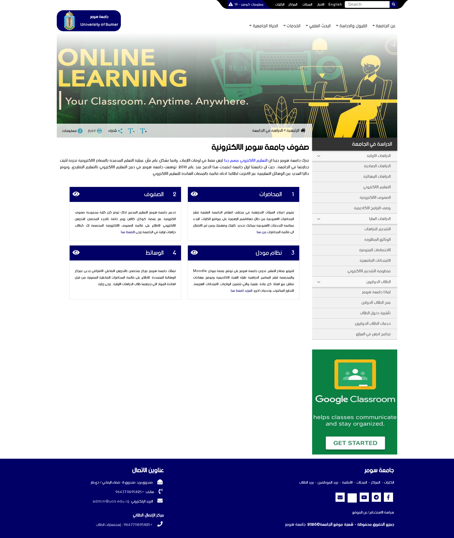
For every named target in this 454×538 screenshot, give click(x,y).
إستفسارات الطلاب (108, 525)
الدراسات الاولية (379, 156)
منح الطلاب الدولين (376, 302)
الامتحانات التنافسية (375, 260)
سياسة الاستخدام (381, 512)
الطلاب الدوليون (379, 282)
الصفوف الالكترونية (375, 197)
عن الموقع (360, 512)
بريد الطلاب (306, 482)
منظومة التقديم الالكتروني (369, 271)
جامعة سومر (295, 524)
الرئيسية (293, 130)
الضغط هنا (128, 232)
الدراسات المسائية (377, 176)
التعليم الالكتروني (377, 187)
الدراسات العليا (380, 219)
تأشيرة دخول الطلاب (375, 313)
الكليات (280, 4)
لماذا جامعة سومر (376, 292)
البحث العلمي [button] (320, 26)
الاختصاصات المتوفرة (375, 250)
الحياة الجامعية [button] (265, 26)
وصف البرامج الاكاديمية (372, 208)
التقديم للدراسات (377, 229)
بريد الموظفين (328, 482)
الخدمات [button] (294, 26)
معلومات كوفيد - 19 (249, 4)
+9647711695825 (129, 492)
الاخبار (320, 4)
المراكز (292, 4)
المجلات (307, 4)
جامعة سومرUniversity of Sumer (99, 20)
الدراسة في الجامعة (372, 144)
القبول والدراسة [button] (353, 26)
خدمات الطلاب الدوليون (373, 323)
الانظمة (347, 482)
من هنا (261, 232)
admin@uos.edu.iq (111, 501)
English (335, 4)
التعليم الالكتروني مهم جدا (245, 160)
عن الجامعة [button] (386, 26)
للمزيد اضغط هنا (241, 290)
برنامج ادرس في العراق (373, 334)
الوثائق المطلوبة (377, 239)
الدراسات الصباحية (377, 166)
